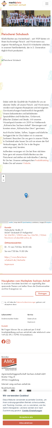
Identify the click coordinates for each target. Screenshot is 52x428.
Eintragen (42, 293)
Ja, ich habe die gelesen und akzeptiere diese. (25, 303)
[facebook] (4, 341)
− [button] (3, 180)
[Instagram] (8, 341)
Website (26, 163)
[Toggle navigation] (47, 3)
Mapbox (48, 222)
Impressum (9, 264)
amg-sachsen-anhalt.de (19, 384)
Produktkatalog (41, 160)
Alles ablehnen (26, 423)
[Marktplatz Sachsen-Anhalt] (22, 3)
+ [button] (3, 176)
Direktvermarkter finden (10, 318)
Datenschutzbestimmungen (26, 302)
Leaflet (11, 222)
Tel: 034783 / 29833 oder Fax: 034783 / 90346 (25, 235)
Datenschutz (32, 318)
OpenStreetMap (27, 222)
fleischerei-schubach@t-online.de (18, 237)
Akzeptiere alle (26, 417)
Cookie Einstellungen (32, 410)
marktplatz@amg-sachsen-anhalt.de (16, 332)
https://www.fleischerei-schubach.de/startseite (16, 258)
